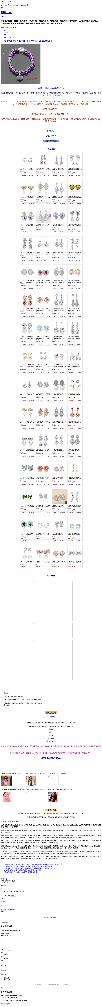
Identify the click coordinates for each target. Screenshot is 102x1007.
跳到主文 (3, 16)
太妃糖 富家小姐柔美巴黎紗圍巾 (57, 773)
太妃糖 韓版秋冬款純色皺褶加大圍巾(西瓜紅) (60, 789)
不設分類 (13, 27)
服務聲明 (66, 984)
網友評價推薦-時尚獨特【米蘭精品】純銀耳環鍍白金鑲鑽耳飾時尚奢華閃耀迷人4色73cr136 (29, 868)
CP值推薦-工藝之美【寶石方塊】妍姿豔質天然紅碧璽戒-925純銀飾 (22, 870)
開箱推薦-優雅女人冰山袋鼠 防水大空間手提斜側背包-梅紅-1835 (22, 872)
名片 (5, 34)
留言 (18, 891)
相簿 (5, 30)
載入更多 (3, 901)
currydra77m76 (4, 882)
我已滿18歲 (4, 1003)
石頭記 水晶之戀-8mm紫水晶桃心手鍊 (51, 88)
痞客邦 (15, 891)
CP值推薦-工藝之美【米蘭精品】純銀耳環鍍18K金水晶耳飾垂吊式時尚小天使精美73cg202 (29, 866)
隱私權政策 (60, 984)
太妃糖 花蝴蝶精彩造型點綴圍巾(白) (36, 773)
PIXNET (39, 984)
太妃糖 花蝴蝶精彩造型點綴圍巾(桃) (11, 773)
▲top (2, 898)
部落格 (6, 32)
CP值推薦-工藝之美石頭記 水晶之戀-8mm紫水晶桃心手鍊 (28, 41)
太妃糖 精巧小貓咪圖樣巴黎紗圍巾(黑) (36, 789)
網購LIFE (6, 12)
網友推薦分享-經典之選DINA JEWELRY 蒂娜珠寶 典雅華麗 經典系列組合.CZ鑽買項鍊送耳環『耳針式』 (33, 864)
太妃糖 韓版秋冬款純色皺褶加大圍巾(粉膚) (13, 789)
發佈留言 (3, 911)
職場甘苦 (13, 896)
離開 (9, 1003)
